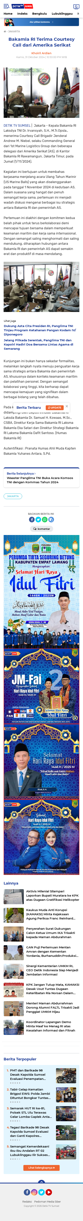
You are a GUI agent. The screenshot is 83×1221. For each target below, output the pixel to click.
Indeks (22, 13)
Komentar (43, 528)
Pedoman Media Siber (47, 1201)
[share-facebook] (32, 519)
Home (8, 13)
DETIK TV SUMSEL (17, 125)
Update (55, 407)
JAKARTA (13, 496)
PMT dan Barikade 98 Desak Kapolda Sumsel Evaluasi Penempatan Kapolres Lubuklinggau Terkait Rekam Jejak (28, 1074)
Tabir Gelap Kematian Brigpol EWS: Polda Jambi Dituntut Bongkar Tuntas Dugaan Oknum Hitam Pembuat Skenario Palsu (30, 1093)
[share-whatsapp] (45, 519)
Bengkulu (39, 13)
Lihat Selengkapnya (40, 1167)
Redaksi (27, 1201)
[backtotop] (41, 1183)
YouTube (51, 1197)
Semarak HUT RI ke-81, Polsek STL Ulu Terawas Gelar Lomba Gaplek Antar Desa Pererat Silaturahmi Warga (30, 1112)
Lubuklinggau (62, 13)
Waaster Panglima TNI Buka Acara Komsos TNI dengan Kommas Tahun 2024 (40, 480)
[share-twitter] (38, 519)
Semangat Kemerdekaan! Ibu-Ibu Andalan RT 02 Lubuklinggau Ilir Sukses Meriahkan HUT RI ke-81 (29, 1151)
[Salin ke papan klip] (51, 519)
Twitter (43, 1197)
